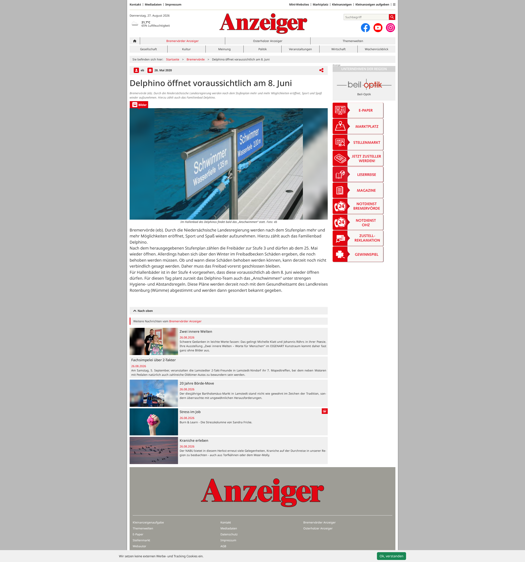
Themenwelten (353, 41)
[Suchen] (392, 17)
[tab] (139, 104)
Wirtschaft (338, 49)
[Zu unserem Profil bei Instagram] (390, 27)
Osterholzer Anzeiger (267, 41)
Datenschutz (229, 534)
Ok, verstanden (391, 556)
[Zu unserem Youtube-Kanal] (377, 27)
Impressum (173, 4)
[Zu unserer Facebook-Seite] (365, 27)
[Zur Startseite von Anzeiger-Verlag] (263, 23)
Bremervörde (196, 59)
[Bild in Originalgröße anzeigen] (229, 163)
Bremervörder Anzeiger (182, 41)
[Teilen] (321, 70)
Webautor (139, 546)
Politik (262, 49)
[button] (394, 4)
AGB (223, 546)
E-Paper (138, 534)
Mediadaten (153, 4)
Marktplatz (320, 4)
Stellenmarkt (141, 540)
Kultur (186, 49)
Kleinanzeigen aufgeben (372, 4)
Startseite (172, 59)
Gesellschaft (148, 49)
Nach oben (145, 311)
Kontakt (135, 4)
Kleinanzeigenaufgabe (148, 522)
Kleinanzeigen (342, 4)
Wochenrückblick (376, 49)
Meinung (224, 49)
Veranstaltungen (300, 49)
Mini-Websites (299, 4)
